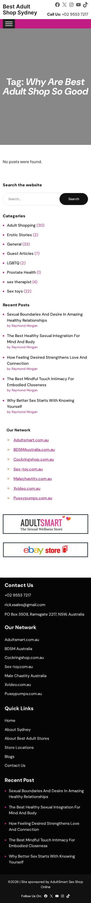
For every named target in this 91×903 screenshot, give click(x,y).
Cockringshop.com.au (34, 459)
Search (73, 199)
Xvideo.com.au (27, 488)
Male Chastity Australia (25, 675)
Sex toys (15, 291)
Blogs (9, 756)
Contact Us (15, 765)
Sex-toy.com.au (28, 469)
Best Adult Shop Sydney (20, 9)
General (14, 244)
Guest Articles (20, 253)
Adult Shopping (21, 225)
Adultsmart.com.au (31, 440)
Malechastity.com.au (33, 478)
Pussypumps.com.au (33, 498)
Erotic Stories (19, 234)
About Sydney (18, 729)
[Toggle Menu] (9, 23)
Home (10, 720)
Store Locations (19, 747)
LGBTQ (13, 263)
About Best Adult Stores (27, 738)
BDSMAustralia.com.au (34, 449)
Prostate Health (21, 272)
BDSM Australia (18, 648)
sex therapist (19, 281)
